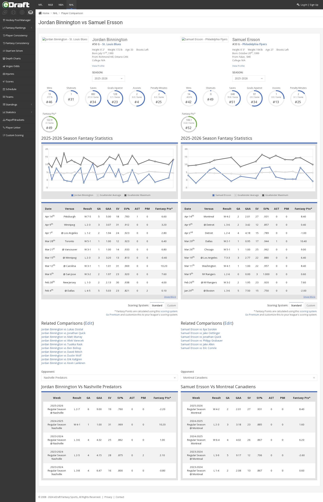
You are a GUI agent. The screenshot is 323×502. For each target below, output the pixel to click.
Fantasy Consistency (17, 43)
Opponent (48, 371)
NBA (61, 4)
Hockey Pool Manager (18, 20)
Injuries (10, 73)
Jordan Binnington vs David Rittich (61, 352)
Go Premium (113, 314)
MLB (50, 4)
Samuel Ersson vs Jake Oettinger (200, 333)
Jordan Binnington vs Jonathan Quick (63, 333)
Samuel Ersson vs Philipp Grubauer (202, 340)
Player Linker (13, 127)
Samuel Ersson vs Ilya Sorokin (199, 329)
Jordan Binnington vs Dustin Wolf (61, 355)
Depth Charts (13, 58)
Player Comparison (72, 13)
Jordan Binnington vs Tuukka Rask (61, 344)
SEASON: (97, 72)
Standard (157, 305)
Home (46, 13)
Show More (170, 296)
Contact (120, 497)
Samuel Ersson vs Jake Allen (197, 344)
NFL (40, 4)
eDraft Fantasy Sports (66, 497)
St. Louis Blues (111, 44)
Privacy (108, 497)
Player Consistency (16, 35)
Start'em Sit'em (14, 50)
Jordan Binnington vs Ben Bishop (61, 348)
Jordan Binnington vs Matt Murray (61, 337)
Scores (10, 81)
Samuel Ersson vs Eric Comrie (199, 348)
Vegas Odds (13, 66)
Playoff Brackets (15, 120)
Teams (9, 96)
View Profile (98, 65)
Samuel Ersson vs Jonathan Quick (201, 337)
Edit (89, 323)
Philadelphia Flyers (254, 44)
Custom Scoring (14, 135)
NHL (71, 4)
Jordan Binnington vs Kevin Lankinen (63, 363)
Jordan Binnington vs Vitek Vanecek (62, 340)
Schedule (11, 89)
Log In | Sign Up (309, 4)
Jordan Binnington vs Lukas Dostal (62, 329)
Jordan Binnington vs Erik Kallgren (61, 359)
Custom (171, 305)
